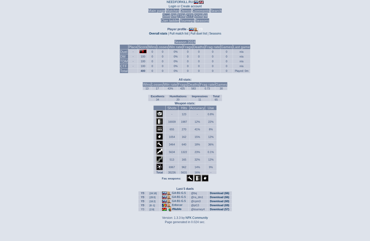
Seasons (202, 20)
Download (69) (219, 205)
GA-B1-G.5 (179, 192)
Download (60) (219, 201)
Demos (186, 11)
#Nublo (176, 208)
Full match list (179, 33)
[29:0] (153, 197)
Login (172, 6)
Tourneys (187, 20)
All (205, 16)
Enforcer (177, 204)
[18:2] (153, 201)
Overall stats (158, 33)
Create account (191, 6)
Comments (201, 11)
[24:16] (153, 193)
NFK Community (197, 218)
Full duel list (199, 33)
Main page (156, 11)
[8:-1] (152, 205)
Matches (172, 11)
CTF (189, 16)
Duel (166, 16)
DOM (198, 16)
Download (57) (219, 209)
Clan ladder (170, 20)
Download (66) (219, 193)
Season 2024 (185, 42)
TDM (181, 16)
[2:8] (152, 209)
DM (173, 16)
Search (216, 11)
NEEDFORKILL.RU (180, 2)
